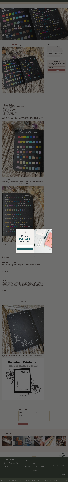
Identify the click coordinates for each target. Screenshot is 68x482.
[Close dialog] (51, 230)
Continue (25, 248)
